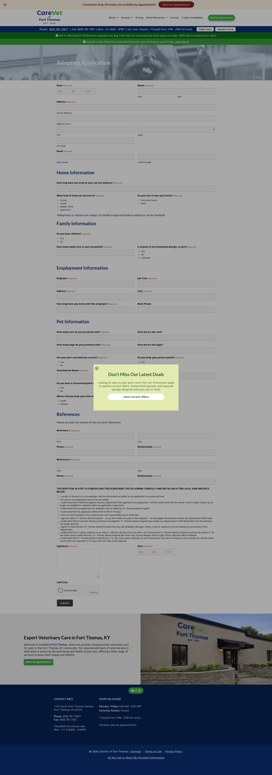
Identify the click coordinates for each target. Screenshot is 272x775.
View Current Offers (136, 396)
